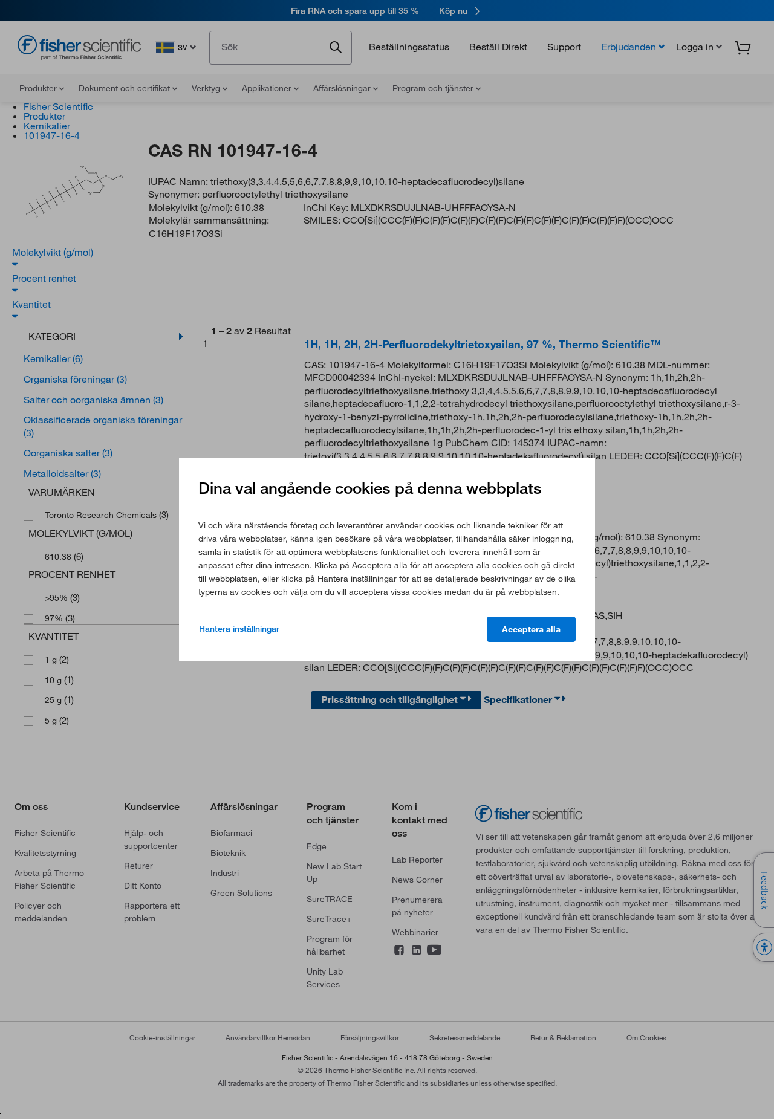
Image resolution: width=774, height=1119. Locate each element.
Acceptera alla (531, 629)
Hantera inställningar (239, 628)
